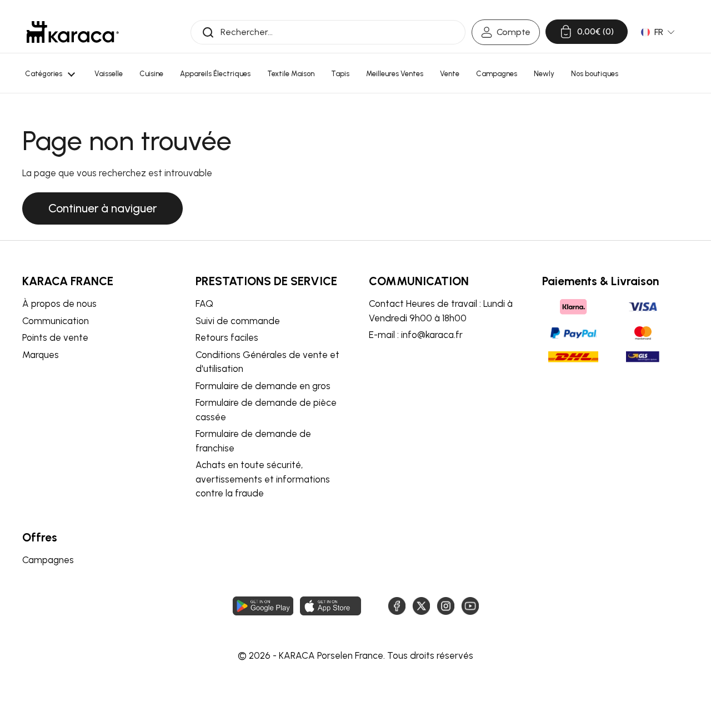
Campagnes (48, 559)
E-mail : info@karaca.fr (416, 334)
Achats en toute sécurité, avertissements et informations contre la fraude (263, 479)
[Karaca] (72, 32)
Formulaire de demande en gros (263, 385)
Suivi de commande (238, 320)
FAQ (204, 303)
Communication (55, 320)
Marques (40, 354)
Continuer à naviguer (102, 208)
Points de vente (55, 337)
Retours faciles (227, 337)
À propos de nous (59, 303)
